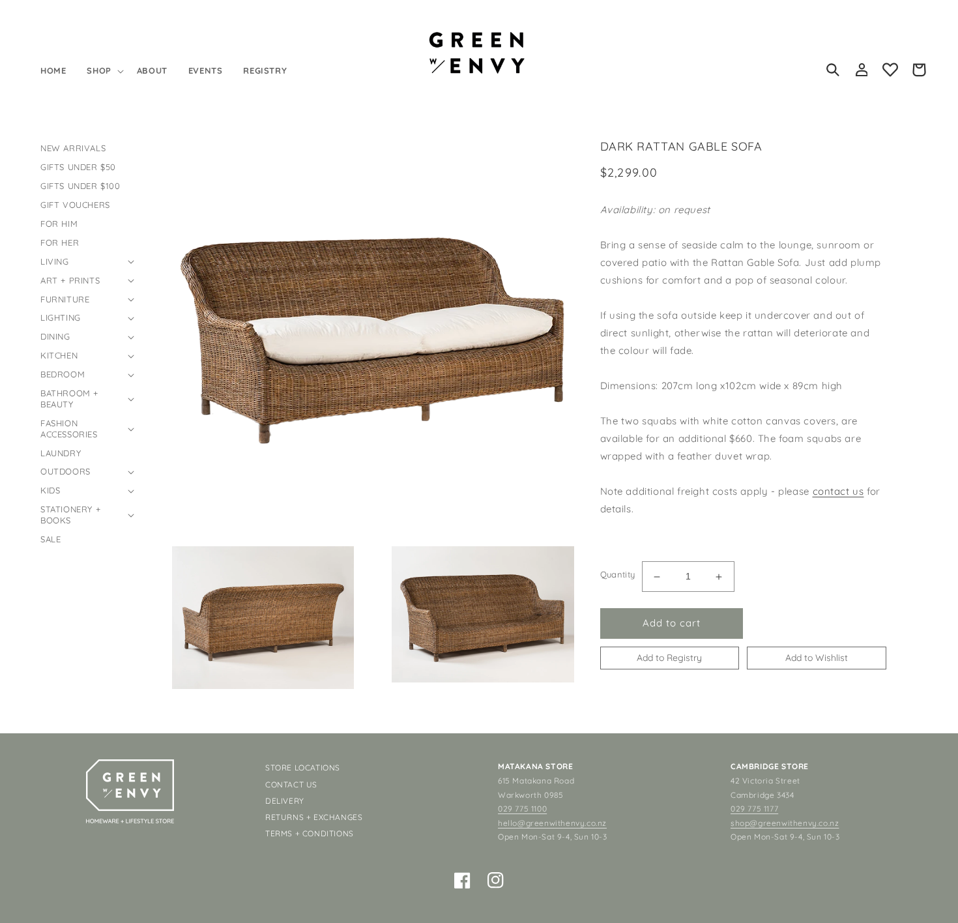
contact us (838, 492)
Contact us (291, 784)
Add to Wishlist (816, 658)
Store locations (302, 767)
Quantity (617, 575)
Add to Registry (669, 658)
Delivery (284, 801)
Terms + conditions (309, 833)
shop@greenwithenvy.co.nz (785, 823)
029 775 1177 (754, 808)
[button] (103, 70)
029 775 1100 (522, 808)
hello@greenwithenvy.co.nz (552, 823)
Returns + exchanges (313, 817)
